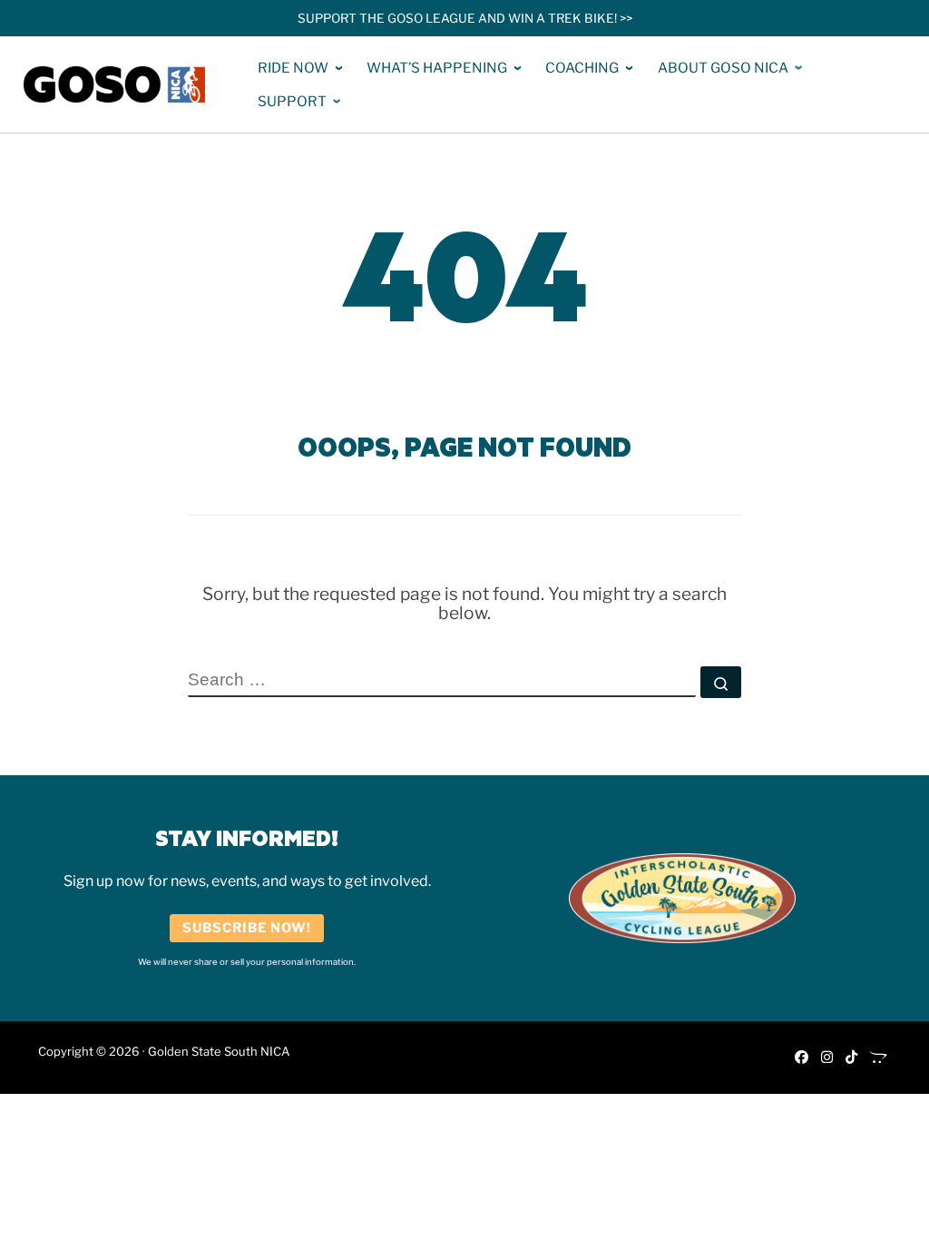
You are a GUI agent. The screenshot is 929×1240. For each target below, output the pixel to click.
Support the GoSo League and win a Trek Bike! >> (465, 18)
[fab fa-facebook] (801, 1057)
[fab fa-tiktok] (851, 1057)
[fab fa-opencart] (878, 1057)
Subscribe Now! (246, 928)
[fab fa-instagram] (827, 1057)
